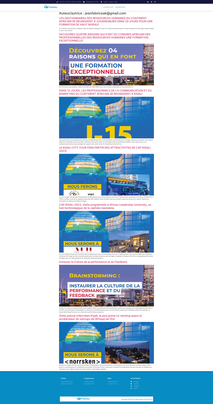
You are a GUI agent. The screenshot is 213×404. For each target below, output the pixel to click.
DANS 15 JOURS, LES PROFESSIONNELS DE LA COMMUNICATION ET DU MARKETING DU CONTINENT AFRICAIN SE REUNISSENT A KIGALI (105, 92)
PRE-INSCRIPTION (120, 7)
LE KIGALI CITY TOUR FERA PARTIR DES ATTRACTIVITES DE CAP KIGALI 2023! (105, 149)
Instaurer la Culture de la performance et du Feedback (93, 262)
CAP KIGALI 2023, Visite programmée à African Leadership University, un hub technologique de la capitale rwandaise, (105, 206)
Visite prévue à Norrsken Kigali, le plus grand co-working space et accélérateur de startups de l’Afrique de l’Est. (100, 317)
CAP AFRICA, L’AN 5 (108, 7)
